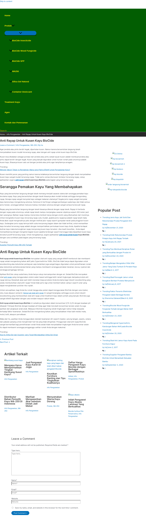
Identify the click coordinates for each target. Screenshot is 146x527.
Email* (14, 489)
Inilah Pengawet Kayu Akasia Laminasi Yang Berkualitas (77, 403)
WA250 (15, 71)
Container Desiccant (22, 92)
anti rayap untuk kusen (68, 235)
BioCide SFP (18, 61)
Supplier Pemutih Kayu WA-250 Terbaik (16, 245)
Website (14, 498)
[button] (13, 26)
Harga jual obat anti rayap (33, 293)
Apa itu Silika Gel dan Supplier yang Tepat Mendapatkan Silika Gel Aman (29, 335)
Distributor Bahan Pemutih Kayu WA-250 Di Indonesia (13, 400)
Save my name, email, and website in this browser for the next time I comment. (46, 508)
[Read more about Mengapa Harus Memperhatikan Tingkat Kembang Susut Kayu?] (13, 360)
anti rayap (19, 180)
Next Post (5, 342)
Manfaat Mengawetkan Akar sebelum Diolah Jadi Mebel (33, 401)
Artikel (70, 376)
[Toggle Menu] (20, 33)
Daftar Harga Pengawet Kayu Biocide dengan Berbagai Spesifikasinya (77, 367)
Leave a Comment (7, 145)
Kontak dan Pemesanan (16, 122)
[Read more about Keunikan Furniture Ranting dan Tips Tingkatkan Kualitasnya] (56, 369)
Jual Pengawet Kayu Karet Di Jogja (34, 364)
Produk (8, 26)
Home (7, 15)
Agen (7, 112)
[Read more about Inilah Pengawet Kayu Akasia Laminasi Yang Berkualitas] (73, 395)
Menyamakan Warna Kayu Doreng (54, 399)
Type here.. (16, 450)
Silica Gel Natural (20, 81)
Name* (14, 480)
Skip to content (6, 1)
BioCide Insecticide (21, 40)
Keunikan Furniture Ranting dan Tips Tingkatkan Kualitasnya (56, 378)
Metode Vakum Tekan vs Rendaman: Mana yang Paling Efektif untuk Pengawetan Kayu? (35, 170)
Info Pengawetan (23, 145)
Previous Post (6, 339)
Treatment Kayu (12, 102)
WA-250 (33, 145)
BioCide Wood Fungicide (24, 51)
